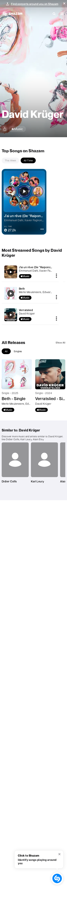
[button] (64, 3)
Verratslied (26, 310)
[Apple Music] (8, 410)
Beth (22, 288)
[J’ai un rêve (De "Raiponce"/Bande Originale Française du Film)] (30, 272)
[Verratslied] (30, 315)
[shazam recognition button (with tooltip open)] (57, 878)
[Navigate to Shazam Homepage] (12, 14)
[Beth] (30, 293)
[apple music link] (17, 129)
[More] (56, 276)
